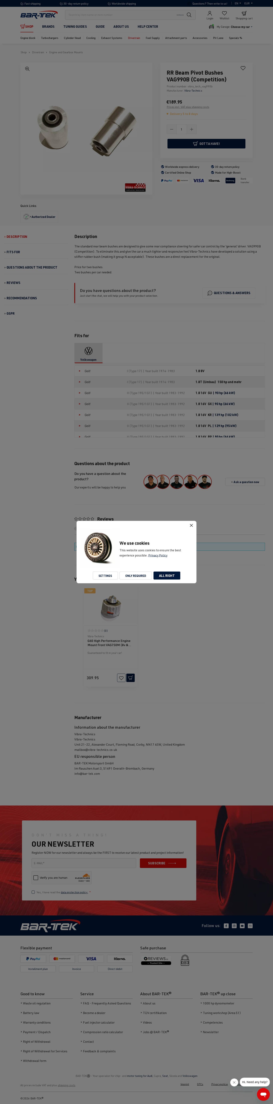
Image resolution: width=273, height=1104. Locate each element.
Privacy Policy (157, 555)
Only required (135, 575)
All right (167, 575)
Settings (105, 575)
